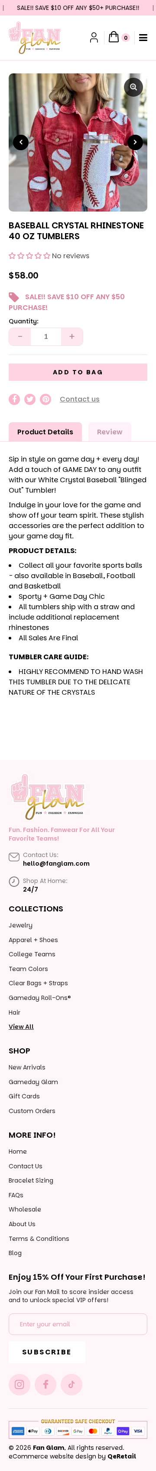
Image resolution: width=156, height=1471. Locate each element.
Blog (15, 1253)
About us (22, 1224)
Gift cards (24, 1096)
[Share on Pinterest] (45, 399)
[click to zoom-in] (133, 87)
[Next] (135, 142)
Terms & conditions (39, 1238)
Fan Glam (48, 1447)
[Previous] (21, 142)
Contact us (80, 399)
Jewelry (20, 925)
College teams (32, 954)
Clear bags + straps (38, 983)
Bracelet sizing (31, 1180)
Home (18, 1151)
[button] (29, 256)
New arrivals (27, 1067)
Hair (14, 1012)
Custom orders (32, 1111)
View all (21, 1026)
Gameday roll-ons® (40, 997)
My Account (95, 37)
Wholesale (25, 1209)
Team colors (28, 969)
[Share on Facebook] (14, 399)
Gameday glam (33, 1082)
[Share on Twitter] (30, 399)
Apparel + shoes (33, 940)
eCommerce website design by (57, 1456)
